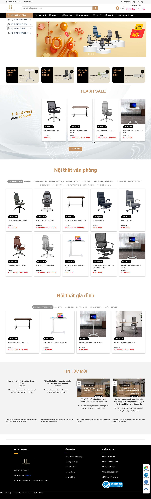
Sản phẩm (69, 15)
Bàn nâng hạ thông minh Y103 (79, 132)
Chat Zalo (146, 477)
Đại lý (141, 2)
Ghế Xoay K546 (98, 220)
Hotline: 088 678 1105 (15, 2)
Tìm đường (146, 470)
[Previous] (41, 39)
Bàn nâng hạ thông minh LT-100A (133, 132)
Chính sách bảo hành (110, 472)
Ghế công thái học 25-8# (45, 220)
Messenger (146, 484)
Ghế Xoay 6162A (127, 220)
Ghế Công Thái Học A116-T (17, 265)
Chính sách (83, 15)
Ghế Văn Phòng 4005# (52, 130)
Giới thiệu (29, 2)
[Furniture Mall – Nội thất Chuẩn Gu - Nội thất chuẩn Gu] (12, 8)
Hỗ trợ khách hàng (129, 2)
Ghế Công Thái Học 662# (105, 130)
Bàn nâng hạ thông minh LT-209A (74, 266)
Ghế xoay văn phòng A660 (17, 220)
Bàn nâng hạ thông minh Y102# (125, 342)
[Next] (141, 39)
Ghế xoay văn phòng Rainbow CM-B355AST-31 (103, 266)
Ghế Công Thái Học (71, 462)
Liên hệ (28, 475)
